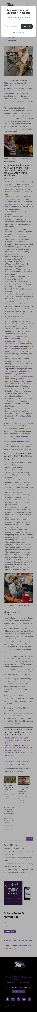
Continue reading (18, 32)
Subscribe (27, 26)
